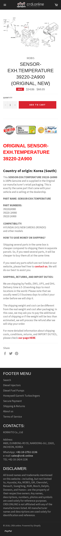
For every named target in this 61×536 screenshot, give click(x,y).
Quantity (7, 97)
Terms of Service (12, 416)
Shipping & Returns (14, 406)
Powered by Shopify (31, 525)
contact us (41, 266)
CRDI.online (16, 525)
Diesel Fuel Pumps (13, 390)
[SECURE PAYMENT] (30, 133)
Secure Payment (12, 401)
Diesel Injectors (12, 385)
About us (8, 411)
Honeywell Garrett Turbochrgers (21, 395)
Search (7, 380)
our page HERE (27, 338)
